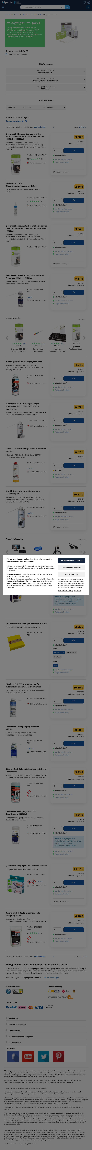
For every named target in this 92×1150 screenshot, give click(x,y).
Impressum (77, 591)
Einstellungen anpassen (71, 567)
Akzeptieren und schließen (71, 560)
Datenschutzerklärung (65, 591)
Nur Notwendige (71, 574)
